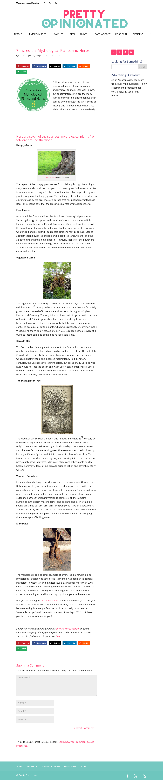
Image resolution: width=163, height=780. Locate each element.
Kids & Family (121, 34)
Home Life (57, 34)
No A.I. (83, 766)
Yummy (82, 34)
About (20, 766)
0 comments (56, 56)
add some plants (49, 600)
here (58, 636)
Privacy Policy (70, 766)
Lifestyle (17, 34)
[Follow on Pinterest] (119, 52)
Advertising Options (51, 766)
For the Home (45, 56)
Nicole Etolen (23, 56)
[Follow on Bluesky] (131, 52)
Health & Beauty (102, 34)
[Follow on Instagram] (125, 52)
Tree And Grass (50, 177)
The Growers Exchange (67, 628)
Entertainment (37, 34)
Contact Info (32, 766)
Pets (72, 34)
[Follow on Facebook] (114, 52)
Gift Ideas (138, 34)
